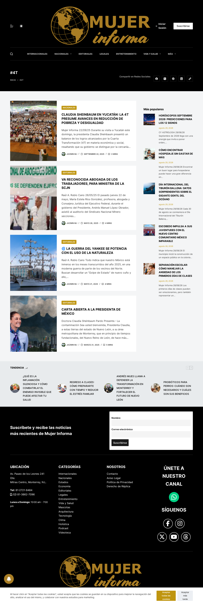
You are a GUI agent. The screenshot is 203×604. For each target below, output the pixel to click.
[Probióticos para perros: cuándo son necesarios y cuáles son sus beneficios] (155, 388)
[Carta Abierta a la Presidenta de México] (33, 324)
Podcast (63, 528)
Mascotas (64, 507)
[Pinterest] (173, 79)
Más (170, 54)
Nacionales (62, 54)
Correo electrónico (122, 429)
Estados (63, 482)
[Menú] (11, 26)
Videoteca (65, 532)
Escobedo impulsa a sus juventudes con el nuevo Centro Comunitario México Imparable (175, 234)
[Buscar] (11, 54)
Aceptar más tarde (185, 595)
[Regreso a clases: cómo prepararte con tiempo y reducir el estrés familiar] (62, 388)
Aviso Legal (114, 478)
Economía (64, 486)
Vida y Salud (151, 54)
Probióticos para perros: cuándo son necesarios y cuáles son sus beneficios (177, 388)
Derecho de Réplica (118, 486)
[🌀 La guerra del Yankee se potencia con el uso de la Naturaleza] (33, 263)
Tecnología (65, 515)
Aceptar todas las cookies (166, 595)
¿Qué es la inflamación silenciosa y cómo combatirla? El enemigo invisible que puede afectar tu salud (37, 388)
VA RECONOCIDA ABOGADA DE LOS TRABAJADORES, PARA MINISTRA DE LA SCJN (93, 184)
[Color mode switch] (21, 26)
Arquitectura (66, 511)
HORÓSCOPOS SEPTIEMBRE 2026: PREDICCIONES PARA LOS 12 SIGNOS (175, 119)
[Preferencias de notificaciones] (8, 578)
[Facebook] (157, 79)
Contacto (112, 473)
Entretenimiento (126, 54)
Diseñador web (19, 556)
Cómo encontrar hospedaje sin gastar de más (176, 154)
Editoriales (85, 54)
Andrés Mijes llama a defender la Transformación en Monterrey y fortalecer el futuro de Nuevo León (131, 388)
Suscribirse (183, 25)
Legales (104, 54)
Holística (64, 524)
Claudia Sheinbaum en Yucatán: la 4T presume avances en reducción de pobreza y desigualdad (95, 119)
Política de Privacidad (120, 482)
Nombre (116, 418)
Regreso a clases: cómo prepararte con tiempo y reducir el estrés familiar (84, 388)
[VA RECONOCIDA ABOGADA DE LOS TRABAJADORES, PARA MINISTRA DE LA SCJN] (33, 198)
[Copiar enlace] (190, 79)
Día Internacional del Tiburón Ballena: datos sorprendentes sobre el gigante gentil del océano (175, 192)
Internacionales (37, 54)
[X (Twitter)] (165, 79)
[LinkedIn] (182, 79)
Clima (62, 520)
